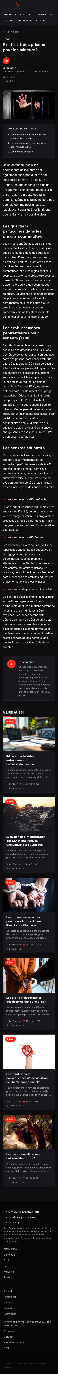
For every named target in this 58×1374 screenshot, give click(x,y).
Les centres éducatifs (22, 151)
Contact (8, 1336)
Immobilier (45, 14)
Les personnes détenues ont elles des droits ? (23, 1156)
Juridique (10, 14)
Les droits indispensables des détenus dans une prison (26, 1000)
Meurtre (9, 1271)
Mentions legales (14, 1342)
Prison (16, 32)
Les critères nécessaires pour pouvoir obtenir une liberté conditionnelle (23, 921)
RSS (6, 1348)
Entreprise (25, 20)
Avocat (41, 20)
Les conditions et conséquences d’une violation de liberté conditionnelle (27, 1078)
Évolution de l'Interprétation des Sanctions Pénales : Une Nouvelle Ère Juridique (25, 841)
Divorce (9, 20)
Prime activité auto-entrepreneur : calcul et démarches (20, 760)
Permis (8, 1308)
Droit (31, 14)
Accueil (6, 32)
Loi (22, 14)
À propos (9, 1331)
